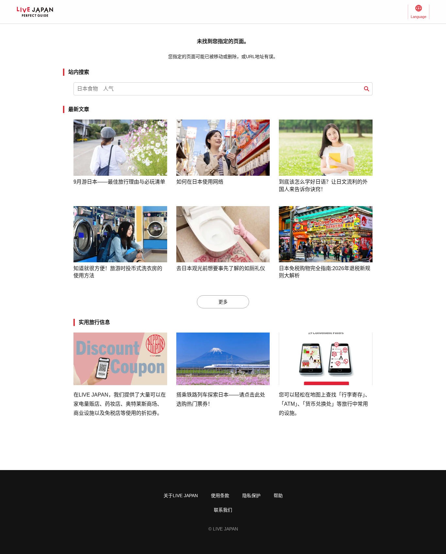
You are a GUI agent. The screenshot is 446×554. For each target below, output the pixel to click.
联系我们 (223, 510)
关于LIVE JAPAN (181, 495)
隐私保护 (251, 495)
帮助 (278, 495)
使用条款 (220, 495)
